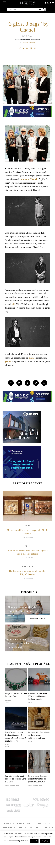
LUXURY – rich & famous (27, 3)
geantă (8, 361)
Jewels (8, 700)
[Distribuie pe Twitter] (23, 48)
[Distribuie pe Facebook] (19, 48)
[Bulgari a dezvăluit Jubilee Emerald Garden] (16, 679)
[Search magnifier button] (44, 9)
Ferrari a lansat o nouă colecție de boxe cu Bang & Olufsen (15, 779)
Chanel (33, 179)
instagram (48, 2)
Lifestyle (27, 566)
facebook (45, 2)
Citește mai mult (37, 619)
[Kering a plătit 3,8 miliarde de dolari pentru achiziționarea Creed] (39, 718)
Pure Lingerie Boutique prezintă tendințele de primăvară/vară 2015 (37, 779)
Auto (27, 546)
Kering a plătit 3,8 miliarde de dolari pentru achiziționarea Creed (39, 735)
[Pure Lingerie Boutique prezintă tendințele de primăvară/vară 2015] (39, 761)
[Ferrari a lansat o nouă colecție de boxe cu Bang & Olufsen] (16, 761)
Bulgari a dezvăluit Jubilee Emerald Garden (16, 694)
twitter (53, 2)
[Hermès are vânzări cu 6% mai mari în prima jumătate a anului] (39, 679)
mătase (32, 357)
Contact (41, 823)
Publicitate (23, 823)
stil (13, 304)
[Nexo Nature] (22, 441)
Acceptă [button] (34, 841)
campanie (24, 179)
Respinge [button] (45, 841)
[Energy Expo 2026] (27, 111)
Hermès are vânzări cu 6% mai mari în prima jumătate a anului (37, 696)
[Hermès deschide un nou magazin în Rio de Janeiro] (27, 506)
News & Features (29, 43)
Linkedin (50, 2)
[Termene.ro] (22, 477)
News (27, 526)
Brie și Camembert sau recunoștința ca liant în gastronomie (20, 643)
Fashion (10, 615)
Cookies (33, 827)
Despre (7, 823)
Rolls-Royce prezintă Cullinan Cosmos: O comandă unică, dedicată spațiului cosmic (15, 736)
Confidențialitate (12, 827)
